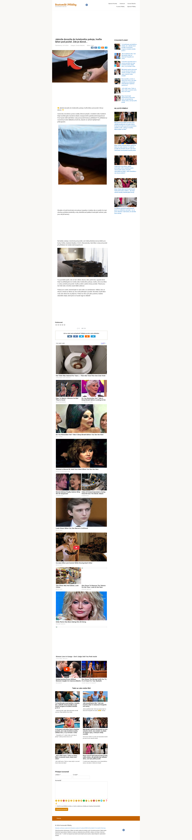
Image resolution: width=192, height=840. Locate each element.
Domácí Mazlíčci (132, 3)
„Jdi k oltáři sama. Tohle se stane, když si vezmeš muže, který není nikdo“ (66, 757)
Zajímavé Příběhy (131, 6)
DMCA (86, 828)
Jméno (57, 775)
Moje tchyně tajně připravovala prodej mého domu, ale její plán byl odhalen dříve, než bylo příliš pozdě (95, 757)
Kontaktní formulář (94, 828)
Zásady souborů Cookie (77, 828)
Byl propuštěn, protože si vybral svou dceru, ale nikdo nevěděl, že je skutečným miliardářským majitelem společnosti (129, 82)
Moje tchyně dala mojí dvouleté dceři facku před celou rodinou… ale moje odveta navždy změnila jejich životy (124, 190)
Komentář (58, 780)
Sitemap (59, 818)
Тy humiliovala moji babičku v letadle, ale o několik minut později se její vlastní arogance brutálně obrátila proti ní (67, 705)
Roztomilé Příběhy (65, 5)
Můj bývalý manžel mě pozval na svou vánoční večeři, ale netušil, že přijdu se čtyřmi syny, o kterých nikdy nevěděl (95, 732)
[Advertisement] (96, 23)
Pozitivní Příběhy (120, 6)
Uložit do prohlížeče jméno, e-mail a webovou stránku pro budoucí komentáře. (78, 806)
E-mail (75, 775)
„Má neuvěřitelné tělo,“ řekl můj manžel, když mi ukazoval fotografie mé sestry (95, 704)
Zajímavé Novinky (112, 3)
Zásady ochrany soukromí (62, 828)
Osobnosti (122, 3)
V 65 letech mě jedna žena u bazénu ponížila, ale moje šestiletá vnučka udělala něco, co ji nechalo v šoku (67, 731)
